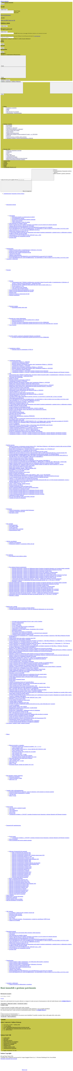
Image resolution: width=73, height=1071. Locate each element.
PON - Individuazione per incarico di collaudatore (20, 712)
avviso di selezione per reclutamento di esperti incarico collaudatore (24, 720)
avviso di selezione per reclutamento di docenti (19, 236)
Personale (8, 270)
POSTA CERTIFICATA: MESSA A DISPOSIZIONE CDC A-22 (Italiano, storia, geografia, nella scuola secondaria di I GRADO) (38, 421)
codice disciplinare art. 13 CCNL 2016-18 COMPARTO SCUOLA (24, 229)
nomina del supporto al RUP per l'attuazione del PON (21, 716)
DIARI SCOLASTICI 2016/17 (16, 709)
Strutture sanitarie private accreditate (14, 899)
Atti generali (12, 215)
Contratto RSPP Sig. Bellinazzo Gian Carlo (19, 702)
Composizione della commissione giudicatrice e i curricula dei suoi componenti (29, 633)
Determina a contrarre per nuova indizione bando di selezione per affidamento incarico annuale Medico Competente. (35, 666)
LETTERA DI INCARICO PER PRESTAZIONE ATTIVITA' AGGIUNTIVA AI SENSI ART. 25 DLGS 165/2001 (35, 396)
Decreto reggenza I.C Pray (18, 286)
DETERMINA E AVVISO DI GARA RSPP (19, 469)
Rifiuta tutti (12, 1003)
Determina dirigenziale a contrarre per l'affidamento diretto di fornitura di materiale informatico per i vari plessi (36, 576)
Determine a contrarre (17, 581)
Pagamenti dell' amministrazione (13, 825)
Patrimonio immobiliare (14, 776)
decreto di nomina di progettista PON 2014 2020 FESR (21, 715)
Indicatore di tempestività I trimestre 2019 (21, 865)
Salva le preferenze (12, 1016)
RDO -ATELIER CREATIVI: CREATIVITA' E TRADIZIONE (23, 688)
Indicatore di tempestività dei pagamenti (18, 851)
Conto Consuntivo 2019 (17, 747)
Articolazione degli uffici (14, 253)
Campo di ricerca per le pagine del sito (9, 179)
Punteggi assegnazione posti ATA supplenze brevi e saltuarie (25, 319)
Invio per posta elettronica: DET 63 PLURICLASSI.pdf (21, 496)
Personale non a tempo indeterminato (17, 318)
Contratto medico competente (15, 701)
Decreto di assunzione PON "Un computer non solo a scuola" (23, 450)
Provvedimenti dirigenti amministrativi (18, 567)
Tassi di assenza (12, 325)
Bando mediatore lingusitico (15, 652)
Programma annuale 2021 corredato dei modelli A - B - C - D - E (26, 746)
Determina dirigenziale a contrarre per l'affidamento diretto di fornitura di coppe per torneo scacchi (34, 577)
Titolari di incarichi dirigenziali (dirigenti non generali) (21, 291)
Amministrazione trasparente (9, 1048)
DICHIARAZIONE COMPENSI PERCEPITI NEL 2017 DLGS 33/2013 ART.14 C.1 (31, 284)
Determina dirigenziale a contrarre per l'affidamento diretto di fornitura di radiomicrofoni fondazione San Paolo (37, 569)
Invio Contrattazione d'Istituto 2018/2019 (21, 369)
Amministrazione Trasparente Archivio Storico (13, 193)
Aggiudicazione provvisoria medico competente (20, 639)
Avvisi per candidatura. (14, 423)
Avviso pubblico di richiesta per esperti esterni (19, 700)
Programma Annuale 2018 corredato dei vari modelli (24, 751)
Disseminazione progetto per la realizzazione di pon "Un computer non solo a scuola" (28, 451)
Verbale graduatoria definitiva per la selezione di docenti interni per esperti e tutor (27, 683)
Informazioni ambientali (11, 897)
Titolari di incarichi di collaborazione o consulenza (20, 984)
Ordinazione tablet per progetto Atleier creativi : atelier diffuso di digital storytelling (27, 689)
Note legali (5, 1039)
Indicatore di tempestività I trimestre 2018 (18, 887)
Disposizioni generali (11, 204)
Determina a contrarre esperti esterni (17, 698)
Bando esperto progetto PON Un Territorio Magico (20, 467)
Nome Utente (17, 11)
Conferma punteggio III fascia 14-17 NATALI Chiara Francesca (23, 428)
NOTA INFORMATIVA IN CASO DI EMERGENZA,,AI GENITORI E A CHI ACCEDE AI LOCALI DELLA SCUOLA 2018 (39, 228)
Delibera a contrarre (16, 624)
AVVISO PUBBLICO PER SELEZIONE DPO (20, 660)
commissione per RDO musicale (16, 495)
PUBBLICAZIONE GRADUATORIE (18, 233)
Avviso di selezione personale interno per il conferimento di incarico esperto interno (28, 674)
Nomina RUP (12, 680)
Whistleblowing (7, 1045)
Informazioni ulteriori (17, 630)
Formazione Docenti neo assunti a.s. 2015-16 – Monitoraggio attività (24, 430)
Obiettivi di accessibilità (14, 920)
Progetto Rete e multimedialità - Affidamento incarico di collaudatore (24, 710)
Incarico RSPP (12, 678)
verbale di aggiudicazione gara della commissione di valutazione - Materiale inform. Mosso (29, 687)
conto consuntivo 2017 (17, 753)
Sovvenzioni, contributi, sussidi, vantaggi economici (18, 723)
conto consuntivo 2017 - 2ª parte (19, 754)
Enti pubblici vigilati (13, 526)
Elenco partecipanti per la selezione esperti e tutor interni (21, 465)
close (2, 94)
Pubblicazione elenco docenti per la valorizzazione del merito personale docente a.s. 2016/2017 (30, 386)
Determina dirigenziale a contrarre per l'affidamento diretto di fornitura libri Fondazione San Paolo (34, 573)
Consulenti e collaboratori (12, 258)
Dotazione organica (13, 306)
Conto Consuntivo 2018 (17, 750)
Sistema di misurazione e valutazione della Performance (21, 510)
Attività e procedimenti (11, 541)
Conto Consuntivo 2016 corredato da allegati (22, 755)
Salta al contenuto (5, 1)
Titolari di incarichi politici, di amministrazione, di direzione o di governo (25, 249)
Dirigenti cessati (12, 292)
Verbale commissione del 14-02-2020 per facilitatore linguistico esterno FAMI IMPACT (29, 664)
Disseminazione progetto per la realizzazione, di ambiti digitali (23, 707)
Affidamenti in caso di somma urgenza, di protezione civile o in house (27, 629)
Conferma (8, 80)
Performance (9, 508)
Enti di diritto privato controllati (16, 529)
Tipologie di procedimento (15, 542)
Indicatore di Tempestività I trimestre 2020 (21, 861)
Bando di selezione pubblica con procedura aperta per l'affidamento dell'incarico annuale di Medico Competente (34, 463)
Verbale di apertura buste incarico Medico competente (21, 458)
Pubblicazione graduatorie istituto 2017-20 (18, 231)
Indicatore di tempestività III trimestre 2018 (21, 868)
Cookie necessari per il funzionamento (9, 1014)
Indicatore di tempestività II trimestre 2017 (21, 873)
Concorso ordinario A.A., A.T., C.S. (17, 391)
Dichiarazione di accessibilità (9, 1043)
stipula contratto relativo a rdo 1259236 (18, 706)
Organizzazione (10, 248)
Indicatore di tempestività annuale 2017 (21, 869)
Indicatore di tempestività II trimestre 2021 (21, 854)
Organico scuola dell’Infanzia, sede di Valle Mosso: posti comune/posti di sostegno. (28, 409)
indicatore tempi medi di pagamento (20, 877)
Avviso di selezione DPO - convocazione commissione (21, 661)
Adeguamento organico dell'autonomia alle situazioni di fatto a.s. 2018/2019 (26, 390)
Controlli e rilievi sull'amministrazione (15, 790)
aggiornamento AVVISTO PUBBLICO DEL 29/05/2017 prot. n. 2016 (25, 235)
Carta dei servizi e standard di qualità (17, 808)
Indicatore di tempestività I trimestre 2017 (21, 874)
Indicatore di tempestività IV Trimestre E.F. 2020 (23, 857)
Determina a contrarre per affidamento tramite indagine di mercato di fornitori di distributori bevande (31, 653)
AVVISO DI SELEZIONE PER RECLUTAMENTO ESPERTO (24, 722)
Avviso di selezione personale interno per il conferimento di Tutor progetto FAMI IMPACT (29, 460)
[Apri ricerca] (61, 88)
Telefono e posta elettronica (15, 255)
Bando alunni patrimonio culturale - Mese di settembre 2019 (22, 468)
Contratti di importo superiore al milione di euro (22, 634)
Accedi (2, 3)
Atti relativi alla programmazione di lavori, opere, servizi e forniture (27, 621)
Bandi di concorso (10, 445)
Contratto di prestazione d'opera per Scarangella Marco (21, 682)
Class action (12, 809)
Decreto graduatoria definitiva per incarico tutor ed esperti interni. (23, 487)
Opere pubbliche (10, 895)
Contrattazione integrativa (15, 360)
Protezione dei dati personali (15, 914)
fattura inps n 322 (13, 762)
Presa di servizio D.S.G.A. (18, 321)
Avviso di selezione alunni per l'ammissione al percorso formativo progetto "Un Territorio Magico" (31, 662)
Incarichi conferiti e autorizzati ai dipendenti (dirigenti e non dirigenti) (25, 336)
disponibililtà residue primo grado (19, 307)
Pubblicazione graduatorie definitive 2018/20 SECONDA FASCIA (24, 383)
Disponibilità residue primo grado (16, 419)
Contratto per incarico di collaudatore (17, 497)
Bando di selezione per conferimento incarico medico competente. (24, 667)
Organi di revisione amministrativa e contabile (19, 793)
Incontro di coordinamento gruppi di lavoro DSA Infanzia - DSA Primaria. (26, 431)
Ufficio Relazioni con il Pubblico (10, 1041)
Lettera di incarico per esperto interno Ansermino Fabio (21, 389)
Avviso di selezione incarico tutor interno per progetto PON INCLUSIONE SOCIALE (28, 477)
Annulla (2, 80)
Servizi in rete (12, 813)
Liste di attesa (12, 811)
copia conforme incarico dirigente (19, 287)
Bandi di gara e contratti (11, 606)
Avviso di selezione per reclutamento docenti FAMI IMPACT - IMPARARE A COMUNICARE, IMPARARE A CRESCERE (38, 461)
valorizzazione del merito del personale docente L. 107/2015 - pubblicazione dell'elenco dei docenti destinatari (36, 578)
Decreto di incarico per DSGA (16, 485)
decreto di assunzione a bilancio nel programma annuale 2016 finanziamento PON (27, 718)
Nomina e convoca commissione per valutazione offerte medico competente (26, 665)
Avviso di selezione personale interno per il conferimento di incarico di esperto (26, 494)
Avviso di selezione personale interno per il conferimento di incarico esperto (26, 490)
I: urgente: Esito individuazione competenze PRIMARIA (22, 416)
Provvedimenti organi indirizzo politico (18, 556)
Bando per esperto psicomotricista (16, 473)
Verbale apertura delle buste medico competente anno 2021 (22, 638)
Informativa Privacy (7, 1040)
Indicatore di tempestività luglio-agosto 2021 (19, 881)
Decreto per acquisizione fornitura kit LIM (18, 711)
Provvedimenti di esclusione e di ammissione (22, 631)
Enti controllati (9, 523)
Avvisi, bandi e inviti (16, 625)
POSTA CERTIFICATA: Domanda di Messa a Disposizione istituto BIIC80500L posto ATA (30, 422)
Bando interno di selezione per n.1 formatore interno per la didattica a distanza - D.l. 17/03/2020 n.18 (31, 448)
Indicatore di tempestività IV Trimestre (20, 870)
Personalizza (3, 1003)
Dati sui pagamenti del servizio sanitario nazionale (20, 840)
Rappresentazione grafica (14, 530)
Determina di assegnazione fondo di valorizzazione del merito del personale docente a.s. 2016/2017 (31, 385)
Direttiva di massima (13, 378)
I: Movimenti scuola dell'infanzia (16, 398)
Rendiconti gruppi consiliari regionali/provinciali (20, 252)
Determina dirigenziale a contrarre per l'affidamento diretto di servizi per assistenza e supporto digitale (35, 572)
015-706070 (8, 1026)
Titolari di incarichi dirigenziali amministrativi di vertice (21, 290)
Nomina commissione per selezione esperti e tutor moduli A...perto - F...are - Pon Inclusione (29, 474)
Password (16, 12)
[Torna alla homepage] (36, 81)
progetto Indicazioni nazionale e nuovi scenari (19, 472)
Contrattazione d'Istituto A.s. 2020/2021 (21, 361)
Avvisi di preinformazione (18, 622)
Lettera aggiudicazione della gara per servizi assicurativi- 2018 (23, 685)
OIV (10, 373)
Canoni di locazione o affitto (15, 778)
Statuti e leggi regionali (17, 220)
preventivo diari (12, 237)
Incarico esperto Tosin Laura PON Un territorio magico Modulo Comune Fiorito (27, 669)
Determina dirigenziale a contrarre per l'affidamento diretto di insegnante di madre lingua (32, 571)
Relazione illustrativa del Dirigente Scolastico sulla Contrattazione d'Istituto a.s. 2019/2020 (32, 368)
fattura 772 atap (12, 763)
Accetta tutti (22, 1003)
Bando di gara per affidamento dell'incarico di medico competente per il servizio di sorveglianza (30, 648)
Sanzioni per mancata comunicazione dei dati (19, 251)
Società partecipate (13, 525)
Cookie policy (6, 1037)
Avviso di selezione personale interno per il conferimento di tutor (23, 675)
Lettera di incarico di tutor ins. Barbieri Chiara (19, 684)
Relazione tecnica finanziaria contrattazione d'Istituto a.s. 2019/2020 (27, 367)
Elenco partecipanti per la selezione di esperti (19, 488)
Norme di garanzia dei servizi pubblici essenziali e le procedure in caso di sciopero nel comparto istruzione (33, 224)
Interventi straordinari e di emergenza (14, 900)
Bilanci (8, 734)
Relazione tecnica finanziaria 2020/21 (20, 363)
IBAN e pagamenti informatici (16, 878)
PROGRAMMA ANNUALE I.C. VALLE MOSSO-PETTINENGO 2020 (29, 749)
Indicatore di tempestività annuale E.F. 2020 (22, 856)
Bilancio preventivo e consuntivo (16, 745)
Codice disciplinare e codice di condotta (21, 222)
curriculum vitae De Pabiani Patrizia (20, 288)
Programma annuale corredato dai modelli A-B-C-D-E (24, 756)
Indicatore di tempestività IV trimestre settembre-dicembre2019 (26, 863)
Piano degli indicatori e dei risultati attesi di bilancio (20, 758)
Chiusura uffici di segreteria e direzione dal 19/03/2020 (21, 226)
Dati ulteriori (12, 917)
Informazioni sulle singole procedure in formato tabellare (22, 607)
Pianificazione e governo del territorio (14, 896)
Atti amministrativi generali (18, 218)
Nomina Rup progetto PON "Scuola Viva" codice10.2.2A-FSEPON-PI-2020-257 (27, 658)
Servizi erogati (9, 806)
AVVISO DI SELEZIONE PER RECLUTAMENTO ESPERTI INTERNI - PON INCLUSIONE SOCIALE (34, 476)
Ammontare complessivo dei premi (17, 511)
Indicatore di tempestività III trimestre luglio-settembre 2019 (25, 859)
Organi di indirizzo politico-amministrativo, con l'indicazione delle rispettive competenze (29, 961)
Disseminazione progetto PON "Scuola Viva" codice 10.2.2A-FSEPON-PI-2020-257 (28, 657)
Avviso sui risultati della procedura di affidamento (23, 626)
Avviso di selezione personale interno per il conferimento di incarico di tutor (26, 491)
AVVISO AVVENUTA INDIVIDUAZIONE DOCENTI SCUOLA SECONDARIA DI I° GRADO (35, 323)
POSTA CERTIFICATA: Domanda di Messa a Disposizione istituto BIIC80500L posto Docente (31, 425)
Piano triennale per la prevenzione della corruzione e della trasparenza (24, 932)
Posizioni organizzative (14, 295)
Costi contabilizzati (13, 810)
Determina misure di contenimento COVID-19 (22, 349)
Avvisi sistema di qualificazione (19, 627)
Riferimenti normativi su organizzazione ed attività (23, 217)
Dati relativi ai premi (13, 512)
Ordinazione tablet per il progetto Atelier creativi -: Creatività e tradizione (25, 691)
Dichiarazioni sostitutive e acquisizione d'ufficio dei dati (21, 543)
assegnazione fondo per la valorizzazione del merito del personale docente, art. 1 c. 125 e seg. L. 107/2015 (36, 580)
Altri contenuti (9, 911)
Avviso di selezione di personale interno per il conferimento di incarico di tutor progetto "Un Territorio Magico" (34, 454)
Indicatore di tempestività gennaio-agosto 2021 (19, 882)
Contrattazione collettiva (14, 348)
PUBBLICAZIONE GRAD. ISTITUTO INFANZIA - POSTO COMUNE (26, 408)
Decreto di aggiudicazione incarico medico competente (21, 459)
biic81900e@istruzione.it (18, 1027)
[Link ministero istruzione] (7, 2)
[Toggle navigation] (12, 88)
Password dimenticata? (6, 15)
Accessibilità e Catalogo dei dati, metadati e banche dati (21, 912)
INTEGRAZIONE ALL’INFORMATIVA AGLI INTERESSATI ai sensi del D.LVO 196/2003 (30, 227)
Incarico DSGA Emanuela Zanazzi (17, 679)
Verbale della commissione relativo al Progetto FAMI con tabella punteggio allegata (28, 676)
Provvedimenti (9, 554)
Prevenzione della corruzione (15, 915)
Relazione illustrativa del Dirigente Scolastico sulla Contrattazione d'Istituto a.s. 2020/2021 (32, 364)
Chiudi (2, 44)
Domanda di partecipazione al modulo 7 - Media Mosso (21, 401)
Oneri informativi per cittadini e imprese (18, 223)
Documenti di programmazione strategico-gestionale (23, 219)
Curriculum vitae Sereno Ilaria (16, 377)
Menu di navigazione (27, 191)
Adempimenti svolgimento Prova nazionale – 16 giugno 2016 (23, 426)
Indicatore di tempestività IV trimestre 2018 (21, 866)
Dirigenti (11, 281)
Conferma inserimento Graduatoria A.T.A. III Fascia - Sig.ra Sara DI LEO (26, 427)
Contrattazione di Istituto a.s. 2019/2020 (21, 365)
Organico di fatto (13, 417)
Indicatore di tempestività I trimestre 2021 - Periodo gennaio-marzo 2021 (28, 855)
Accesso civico (12, 916)
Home (55, 169)
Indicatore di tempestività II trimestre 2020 (21, 860)
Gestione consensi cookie (9, 1046)
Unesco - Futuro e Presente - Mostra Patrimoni (19, 483)
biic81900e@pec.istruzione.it (18, 1028)
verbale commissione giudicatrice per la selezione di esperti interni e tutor (25, 670)
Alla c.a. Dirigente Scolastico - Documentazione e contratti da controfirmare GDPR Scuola (29, 919)
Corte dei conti (12, 794)
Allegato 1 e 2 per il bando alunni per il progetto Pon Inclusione (23, 478)
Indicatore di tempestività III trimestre (20, 875)
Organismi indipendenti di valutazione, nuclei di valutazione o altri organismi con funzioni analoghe (31, 791)
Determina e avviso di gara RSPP (16, 470)
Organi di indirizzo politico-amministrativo (18, 963)
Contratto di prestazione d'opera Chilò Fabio (19, 387)
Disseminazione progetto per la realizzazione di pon (20, 719)
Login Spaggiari (37, 36)
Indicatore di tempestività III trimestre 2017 (21, 872)
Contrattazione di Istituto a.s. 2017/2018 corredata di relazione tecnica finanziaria (30, 370)
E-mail (15, 33)
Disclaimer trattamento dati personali (9, 1058)
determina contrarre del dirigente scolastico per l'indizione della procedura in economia (28, 714)
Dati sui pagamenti (13, 839)
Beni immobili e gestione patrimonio (14, 775)
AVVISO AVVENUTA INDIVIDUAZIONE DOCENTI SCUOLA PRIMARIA (30, 322)
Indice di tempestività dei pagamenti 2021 (21, 852)
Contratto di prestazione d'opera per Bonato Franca (20, 486)
